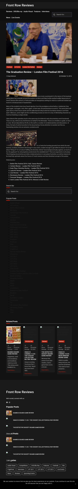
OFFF (12, 286)
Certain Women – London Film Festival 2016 (25, 166)
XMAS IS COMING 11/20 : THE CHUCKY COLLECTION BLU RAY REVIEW (30, 355)
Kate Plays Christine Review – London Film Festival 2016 (29, 168)
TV (11, 303)
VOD (11, 312)
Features (13, 239)
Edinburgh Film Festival (18, 227)
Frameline (14, 247)
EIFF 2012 (14, 230)
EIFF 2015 (14, 237)
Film (11, 244)
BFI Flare (13, 210)
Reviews (39, 67)
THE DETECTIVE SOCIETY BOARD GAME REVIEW (47, 354)
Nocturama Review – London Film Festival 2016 (26, 175)
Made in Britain (15, 276)
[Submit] (54, 14)
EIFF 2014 (14, 235)
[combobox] (62, 14)
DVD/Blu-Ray (15, 222)
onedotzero (14, 288)
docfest (13, 220)
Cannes (13, 215)
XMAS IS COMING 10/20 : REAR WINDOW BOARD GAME (64, 354)
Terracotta (14, 300)
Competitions (15, 218)
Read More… (11, 370)
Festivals (9, 67)
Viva (11, 310)
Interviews (14, 254)
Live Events (14, 269)
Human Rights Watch (17, 252)
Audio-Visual (15, 203)
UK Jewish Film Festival (19, 305)
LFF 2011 (13, 256)
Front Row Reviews (20, 5)
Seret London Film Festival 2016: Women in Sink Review (29, 180)
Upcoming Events (16, 308)
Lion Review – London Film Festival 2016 (24, 173)
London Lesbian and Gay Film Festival (24, 273)
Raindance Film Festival (19, 290)
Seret (12, 295)
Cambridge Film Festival (19, 213)
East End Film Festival (18, 225)
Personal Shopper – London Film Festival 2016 (26, 177)
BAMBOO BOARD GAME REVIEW (13, 353)
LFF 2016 (17, 67)
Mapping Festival (16, 278)
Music (12, 281)
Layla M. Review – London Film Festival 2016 (25, 170)
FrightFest (14, 249)
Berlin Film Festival (17, 208)
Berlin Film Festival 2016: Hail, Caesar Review (26, 164)
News (12, 283)
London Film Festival (28, 67)
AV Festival (14, 205)
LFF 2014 (13, 264)
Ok (39, 486)
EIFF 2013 (14, 232)
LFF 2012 (13, 259)
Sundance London (16, 298)
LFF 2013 (13, 261)
